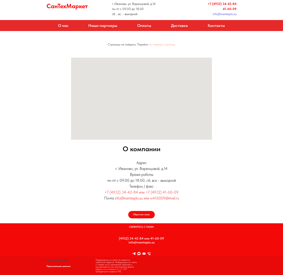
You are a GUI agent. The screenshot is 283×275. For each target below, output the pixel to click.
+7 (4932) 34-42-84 (222, 4)
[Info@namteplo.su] (144, 254)
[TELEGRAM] (134, 254)
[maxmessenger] (139, 254)
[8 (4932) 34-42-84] (149, 254)
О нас (63, 25)
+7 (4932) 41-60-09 (162, 192)
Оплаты (144, 25)
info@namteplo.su (224, 14)
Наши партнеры (102, 25)
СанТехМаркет (67, 6)
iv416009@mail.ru (164, 198)
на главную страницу (162, 44)
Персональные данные (58, 266)
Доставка (179, 25)
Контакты (216, 25)
